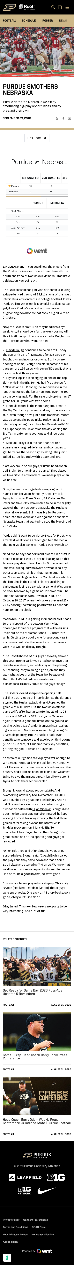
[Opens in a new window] (25, 1177)
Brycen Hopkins (16, 378)
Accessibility (10, 1241)
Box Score (35, 138)
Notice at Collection (42, 1234)
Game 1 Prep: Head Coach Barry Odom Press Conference (35, 1057)
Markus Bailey (15, 443)
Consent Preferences (35, 1219)
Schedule (29, 20)
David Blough (15, 350)
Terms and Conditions (15, 1227)
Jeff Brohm (10, 470)
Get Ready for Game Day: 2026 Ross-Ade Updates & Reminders (32, 992)
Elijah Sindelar (41, 809)
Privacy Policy (11, 1219)
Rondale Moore (16, 405)
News (63, 20)
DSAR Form (39, 1227)
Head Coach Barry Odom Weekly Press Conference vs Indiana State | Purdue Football (37, 1121)
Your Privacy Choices (15, 1234)
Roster (47, 20)
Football (8, 1005)
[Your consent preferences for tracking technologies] (7, 1258)
